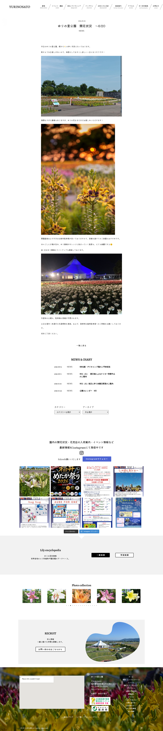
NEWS (81, 31)
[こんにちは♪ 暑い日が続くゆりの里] (34, 481)
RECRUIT (50, 633)
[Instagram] (141, 728)
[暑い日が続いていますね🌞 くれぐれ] (97, 513)
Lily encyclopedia (50, 550)
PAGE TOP (157, 707)
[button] (22, 596)
